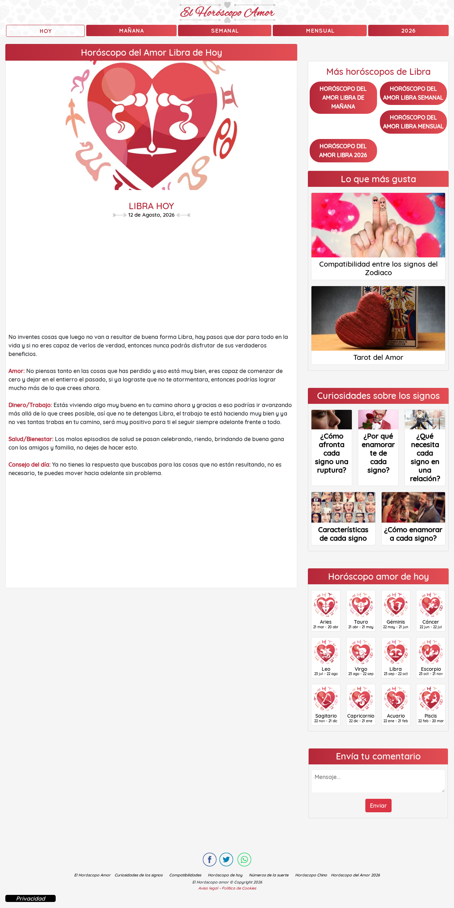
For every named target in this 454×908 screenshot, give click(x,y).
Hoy (45, 31)
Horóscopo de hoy (225, 875)
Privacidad (30, 898)
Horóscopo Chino (311, 875)
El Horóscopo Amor (92, 875)
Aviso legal (208, 888)
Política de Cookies (239, 888)
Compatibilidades (185, 875)
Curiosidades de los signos (138, 875)
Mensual (320, 30)
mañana (131, 30)
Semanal (224, 30)
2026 (408, 30)
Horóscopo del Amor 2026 (355, 875)
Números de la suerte (268, 875)
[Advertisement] (151, 277)
